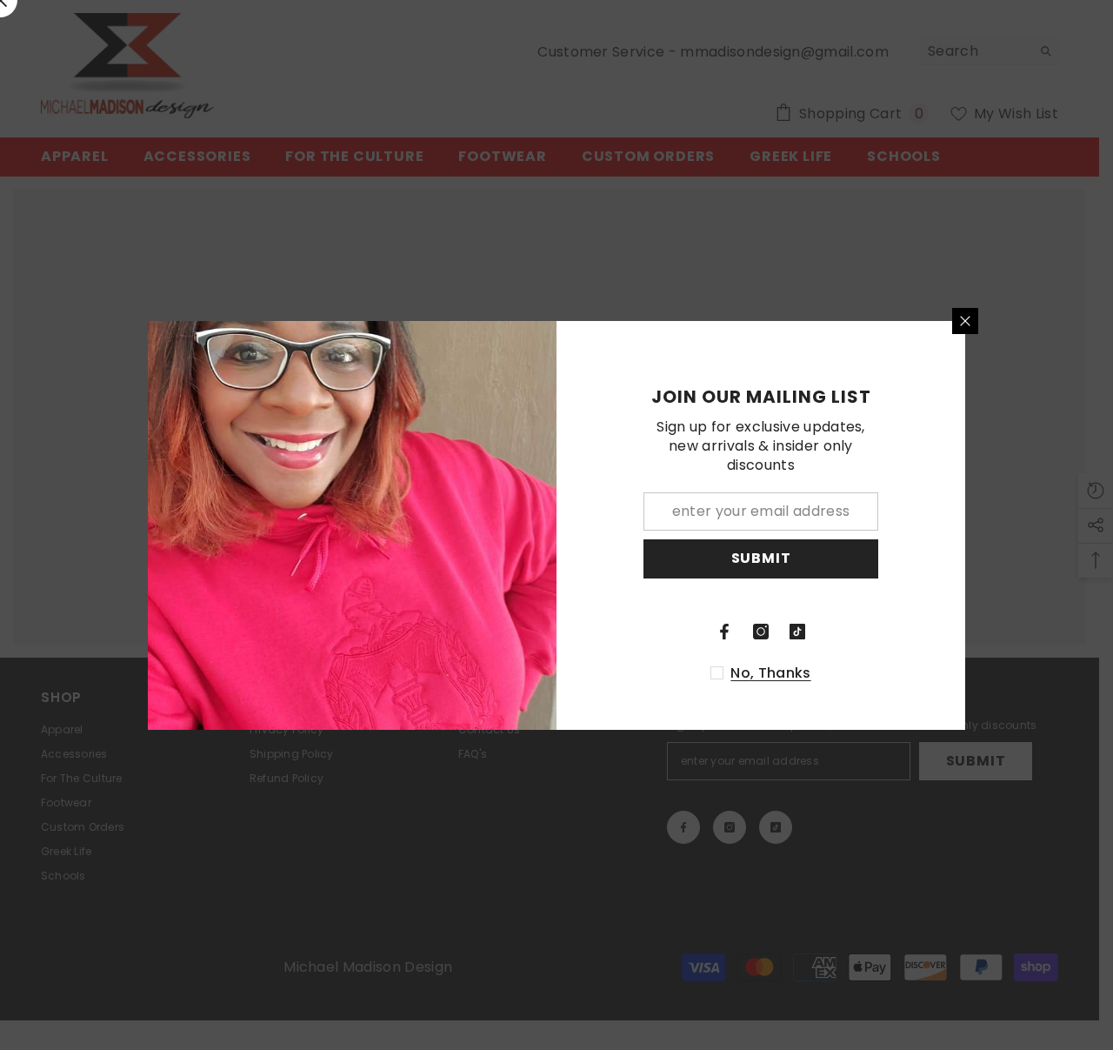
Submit (761, 558)
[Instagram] (761, 631)
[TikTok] (797, 631)
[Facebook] (724, 631)
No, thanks (770, 673)
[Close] (965, 321)
